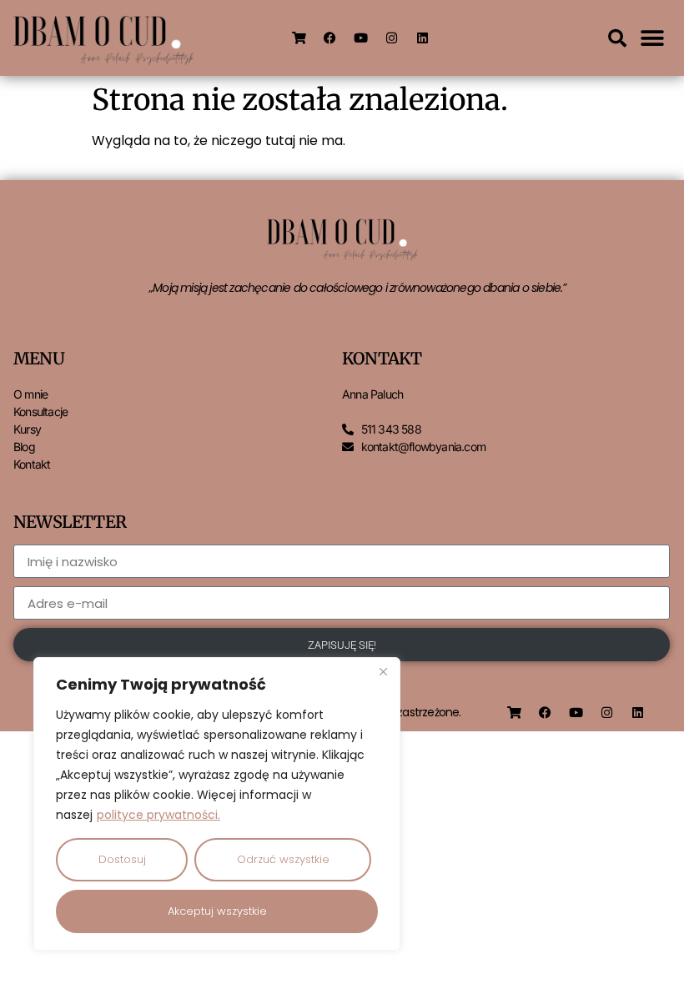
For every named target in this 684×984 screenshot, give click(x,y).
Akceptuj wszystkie (217, 911)
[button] (617, 38)
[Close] (383, 671)
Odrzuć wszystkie (283, 859)
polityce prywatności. (158, 814)
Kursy (27, 429)
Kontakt (31, 464)
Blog (24, 446)
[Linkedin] (422, 38)
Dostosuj (122, 859)
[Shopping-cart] (298, 38)
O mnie (30, 394)
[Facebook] (329, 38)
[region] (216, 804)
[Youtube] (360, 38)
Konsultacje (40, 411)
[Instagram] (391, 38)
